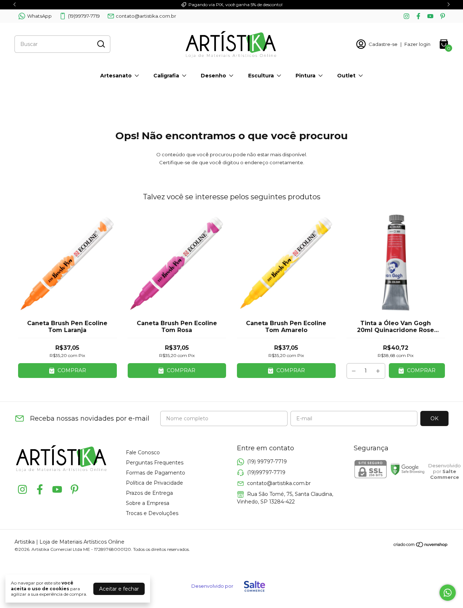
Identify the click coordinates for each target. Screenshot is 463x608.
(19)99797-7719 (84, 16)
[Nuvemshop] (421, 546)
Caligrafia (166, 75)
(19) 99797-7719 (267, 461)
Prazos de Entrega (149, 493)
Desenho (213, 75)
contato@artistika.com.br (146, 16)
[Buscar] (100, 44)
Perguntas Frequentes (154, 462)
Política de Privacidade (154, 483)
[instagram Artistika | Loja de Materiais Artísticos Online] (406, 16)
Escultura (261, 75)
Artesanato (116, 75)
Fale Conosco (143, 452)
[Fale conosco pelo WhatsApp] (447, 592)
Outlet (346, 75)
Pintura (305, 75)
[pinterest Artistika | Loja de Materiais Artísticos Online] (443, 16)
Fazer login (417, 44)
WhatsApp (39, 16)
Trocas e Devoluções (152, 513)
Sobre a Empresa (147, 503)
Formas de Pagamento (155, 472)
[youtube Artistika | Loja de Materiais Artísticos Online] (430, 16)
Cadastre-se (383, 44)
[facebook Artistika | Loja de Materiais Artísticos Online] (418, 16)
